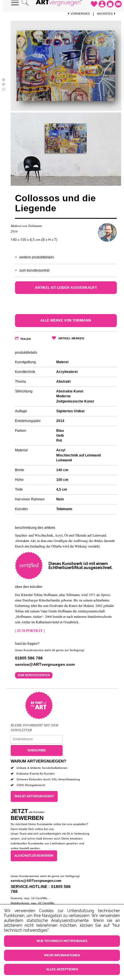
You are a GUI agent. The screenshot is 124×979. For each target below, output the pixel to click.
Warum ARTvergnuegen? (38, 761)
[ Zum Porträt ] (30, 630)
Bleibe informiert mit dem (34, 725)
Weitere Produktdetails (36, 257)
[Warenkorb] (110, 4)
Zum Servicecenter (34, 675)
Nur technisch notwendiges (62, 941)
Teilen (25, 338)
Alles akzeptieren (62, 969)
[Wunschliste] (94, 4)
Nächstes (105, 13)
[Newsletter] (118, 4)
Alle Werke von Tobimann (65, 320)
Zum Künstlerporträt (34, 270)
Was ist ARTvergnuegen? (34, 796)
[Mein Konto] (102, 4)
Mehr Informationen (62, 955)
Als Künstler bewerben (33, 855)
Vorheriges (80, 13)
